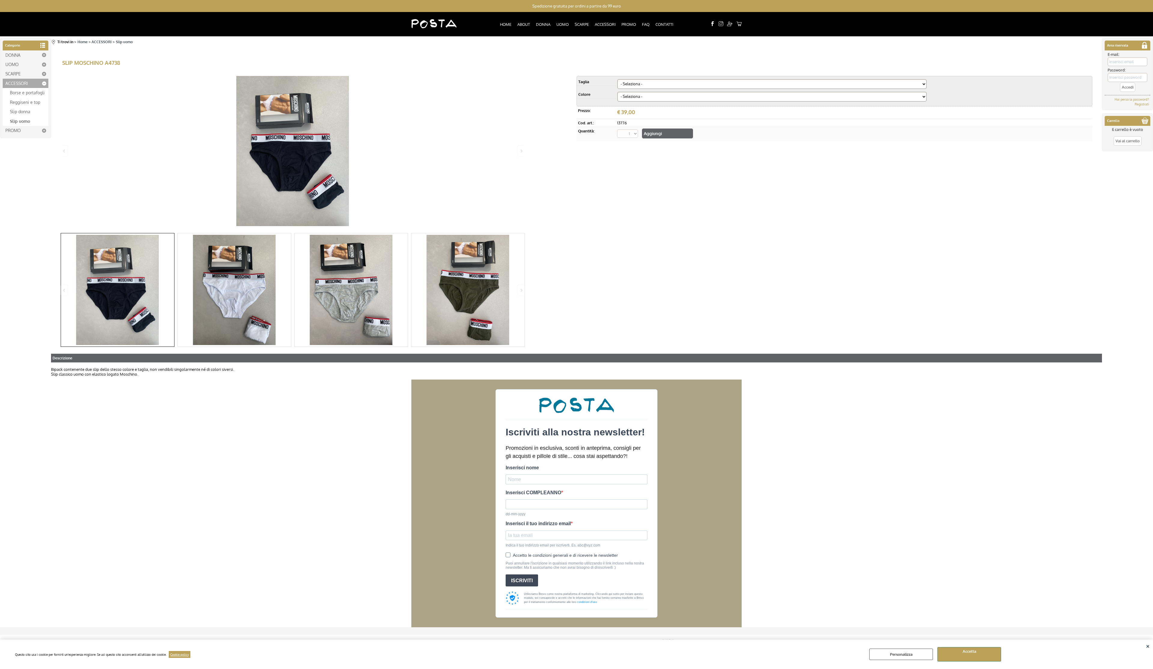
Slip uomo (20, 121)
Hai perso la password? (1132, 99)
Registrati (1142, 104)
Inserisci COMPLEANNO (533, 492)
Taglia (583, 81)
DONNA (543, 24)
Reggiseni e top (25, 102)
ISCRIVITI (522, 580)
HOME (505, 24)
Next (521, 290)
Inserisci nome (522, 467)
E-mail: (1113, 54)
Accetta (969, 651)
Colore (584, 94)
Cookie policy (179, 654)
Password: (1117, 70)
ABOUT (523, 24)
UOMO (562, 24)
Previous (64, 290)
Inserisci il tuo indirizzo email (538, 523)
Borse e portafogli (27, 92)
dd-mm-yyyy (515, 514)
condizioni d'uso (587, 602)
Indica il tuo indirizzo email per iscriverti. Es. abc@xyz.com (553, 545)
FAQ (645, 24)
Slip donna (20, 111)
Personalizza (901, 654)
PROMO (629, 24)
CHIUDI (1147, 646)
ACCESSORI (605, 24)
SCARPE (582, 24)
